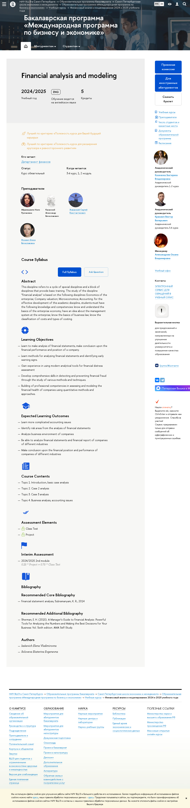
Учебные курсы (167, 112)
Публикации (119, 718)
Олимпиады (50, 742)
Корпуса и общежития (21, 748)
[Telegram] (162, 380)
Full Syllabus (70, 272)
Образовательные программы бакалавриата (70, 694)
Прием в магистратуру (56, 752)
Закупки (13, 753)
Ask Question (96, 272)
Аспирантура (50, 770)
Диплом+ (49, 757)
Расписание (165, 143)
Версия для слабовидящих (23, 774)
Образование (54, 708)
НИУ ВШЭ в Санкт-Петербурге (26, 694)
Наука (83, 708)
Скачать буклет (168, 99)
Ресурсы (119, 708)
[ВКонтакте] (157, 380)
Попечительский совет (21, 744)
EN (162, 4)
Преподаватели (168, 117)
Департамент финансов (35, 161)
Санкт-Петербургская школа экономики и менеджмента (128, 694)
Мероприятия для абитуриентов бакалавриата (53, 717)
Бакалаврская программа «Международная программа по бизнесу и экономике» (71, 25)
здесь (35, 797)
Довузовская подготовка (57, 738)
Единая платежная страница (18, 781)
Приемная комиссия (168, 67)
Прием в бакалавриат (55, 747)
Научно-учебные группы (91, 727)
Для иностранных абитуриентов (168, 82)
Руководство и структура (22, 725)
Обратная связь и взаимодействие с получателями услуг (54, 779)
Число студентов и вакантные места (169, 123)
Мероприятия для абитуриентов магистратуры (53, 729)
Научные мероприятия (90, 713)
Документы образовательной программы (168, 134)
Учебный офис (163, 270)
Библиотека (119, 713)
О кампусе (17, 708)
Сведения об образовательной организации (18, 717)
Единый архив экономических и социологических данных (126, 727)
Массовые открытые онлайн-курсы (158, 732)
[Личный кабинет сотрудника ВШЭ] (177, 4)
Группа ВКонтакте (169, 365)
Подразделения (17, 730)
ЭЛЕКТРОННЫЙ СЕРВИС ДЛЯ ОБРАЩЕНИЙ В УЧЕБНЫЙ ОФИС (164, 291)
